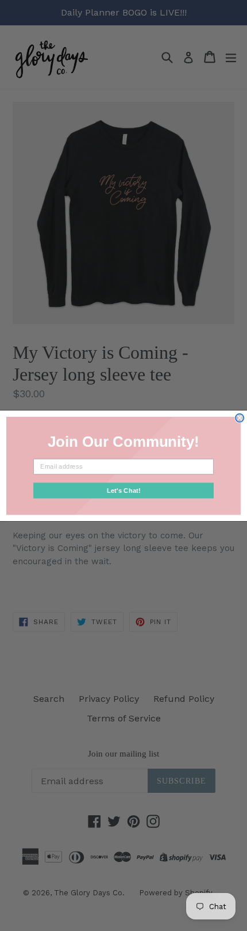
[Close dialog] (240, 417)
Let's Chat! (124, 490)
